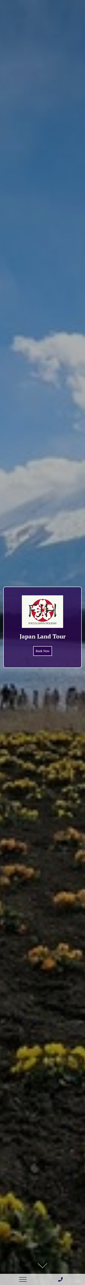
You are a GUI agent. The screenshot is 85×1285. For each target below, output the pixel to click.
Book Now (43, 651)
